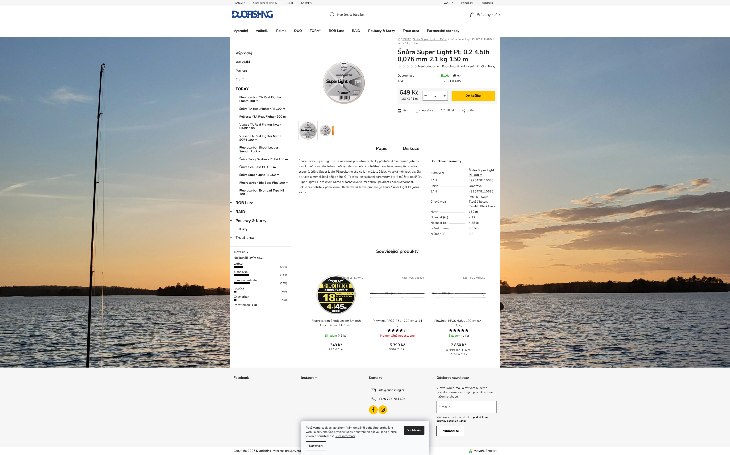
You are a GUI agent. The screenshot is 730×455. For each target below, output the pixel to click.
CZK (446, 3)
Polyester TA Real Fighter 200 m (262, 117)
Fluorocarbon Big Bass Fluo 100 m (263, 183)
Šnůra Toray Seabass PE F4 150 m (263, 159)
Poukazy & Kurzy (251, 220)
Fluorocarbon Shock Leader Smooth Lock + (258, 149)
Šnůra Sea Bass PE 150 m (257, 167)
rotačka (239, 288)
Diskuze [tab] (411, 148)
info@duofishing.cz (391, 390)
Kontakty (306, 3)
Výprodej (244, 53)
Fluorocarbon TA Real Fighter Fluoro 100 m (260, 99)
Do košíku (473, 96)
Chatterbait (241, 297)
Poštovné (239, 3)
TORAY (242, 89)
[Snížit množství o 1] (425, 95)
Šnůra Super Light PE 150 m (259, 175)
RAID (240, 211)
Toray (491, 66)
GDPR (289, 3)
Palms (241, 71)
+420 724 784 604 (392, 399)
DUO (240, 80)
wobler (239, 264)
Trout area (245, 237)
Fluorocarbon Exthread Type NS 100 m (262, 192)
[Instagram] (382, 409)
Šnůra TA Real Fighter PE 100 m (262, 109)
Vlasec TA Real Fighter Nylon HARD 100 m (260, 126)
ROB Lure (244, 202)
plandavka (241, 272)
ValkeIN (243, 62)
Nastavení (316, 446)
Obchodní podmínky (265, 3)
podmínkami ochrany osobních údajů (462, 419)
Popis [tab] (381, 148)
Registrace (487, 3)
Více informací (345, 436)
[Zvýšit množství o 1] (445, 95)
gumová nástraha (245, 280)
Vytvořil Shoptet (485, 451)
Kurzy (243, 229)
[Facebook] (373, 409)
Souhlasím (414, 430)
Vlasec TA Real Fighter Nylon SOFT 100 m (260, 138)
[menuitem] (241, 30)
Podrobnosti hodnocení (458, 66)
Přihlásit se (450, 431)
